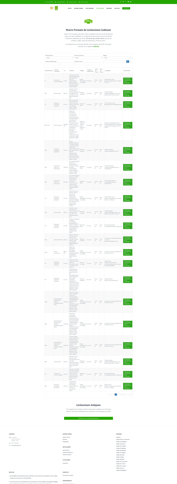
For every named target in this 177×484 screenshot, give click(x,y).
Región (105, 55)
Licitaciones (65, 463)
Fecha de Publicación (50, 61)
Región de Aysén (120, 468)
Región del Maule (120, 454)
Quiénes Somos (66, 437)
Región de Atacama (120, 443)
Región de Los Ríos (120, 463)
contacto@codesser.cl (16, 445)
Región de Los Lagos (121, 465)
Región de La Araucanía (121, 461)
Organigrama (66, 441)
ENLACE (96, 46)
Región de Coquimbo (121, 446)
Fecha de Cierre (78, 61)
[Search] (127, 61)
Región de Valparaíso (121, 448)
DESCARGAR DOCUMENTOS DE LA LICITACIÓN (127, 81)
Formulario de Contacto (68, 475)
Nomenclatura (49, 55)
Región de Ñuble (120, 457)
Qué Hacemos (66, 450)
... (113, 394)
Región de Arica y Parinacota (122, 439)
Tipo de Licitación (79, 55)
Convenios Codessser (68, 452)
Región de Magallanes (121, 470)
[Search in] (130, 61)
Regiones (118, 437)
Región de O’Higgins (121, 452)
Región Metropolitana (121, 450)
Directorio (65, 439)
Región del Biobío (120, 459)
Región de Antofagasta (121, 441)
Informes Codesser (67, 454)
